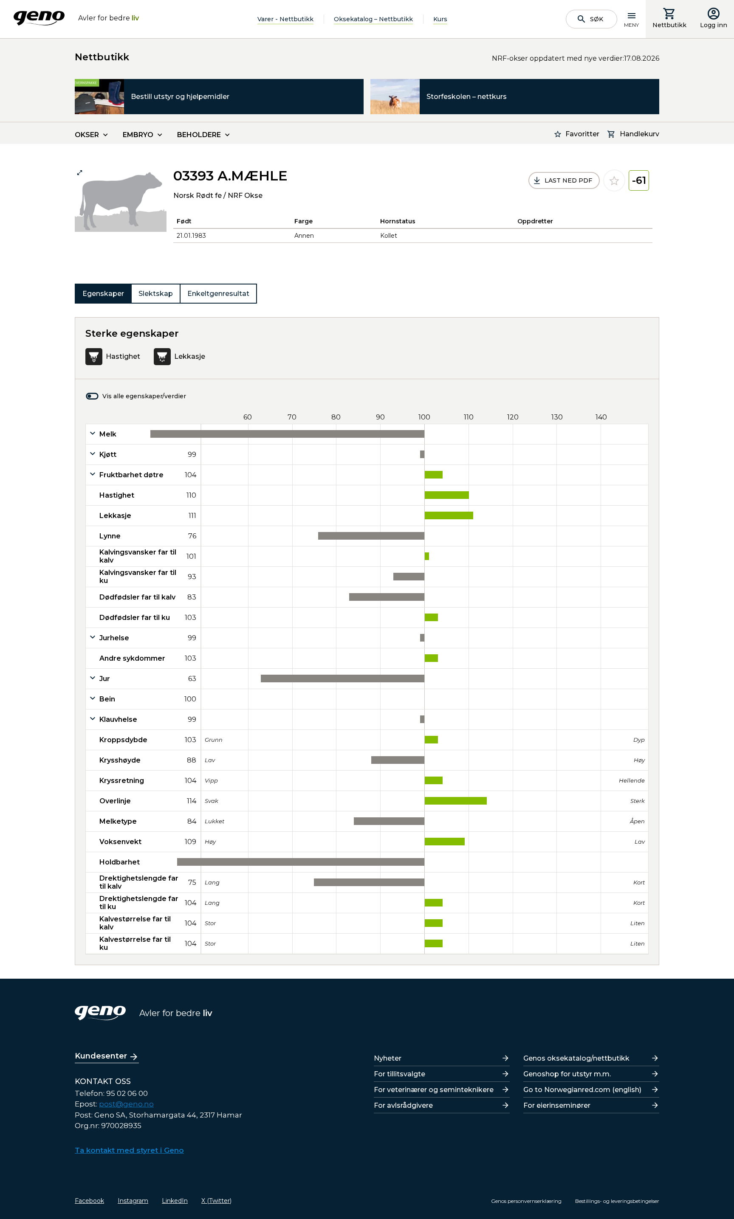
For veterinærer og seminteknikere (434, 1090)
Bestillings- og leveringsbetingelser (617, 1201)
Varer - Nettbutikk (285, 19)
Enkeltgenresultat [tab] (218, 294)
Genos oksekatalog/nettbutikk (576, 1058)
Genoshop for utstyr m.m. (567, 1074)
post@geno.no (126, 1104)
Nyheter (387, 1058)
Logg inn (713, 25)
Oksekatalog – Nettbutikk (373, 19)
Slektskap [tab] (155, 294)
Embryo (138, 135)
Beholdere (199, 135)
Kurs (440, 19)
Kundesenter (101, 1056)
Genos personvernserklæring (526, 1201)
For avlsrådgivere (403, 1105)
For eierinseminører (556, 1105)
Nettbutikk (669, 25)
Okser (87, 135)
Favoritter (582, 134)
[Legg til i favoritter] (614, 180)
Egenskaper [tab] (103, 294)
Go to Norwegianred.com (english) (582, 1090)
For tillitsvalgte (399, 1074)
